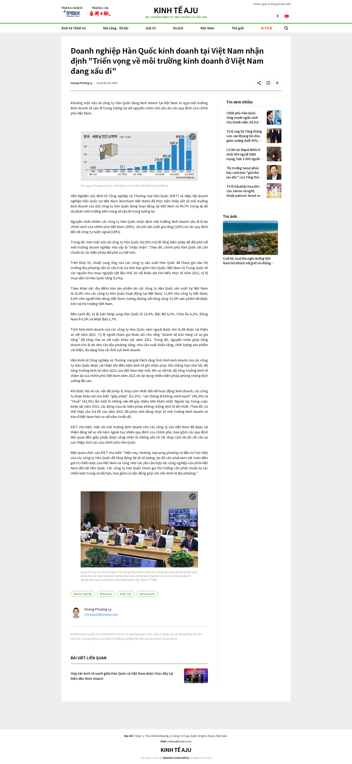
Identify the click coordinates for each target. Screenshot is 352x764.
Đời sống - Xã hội (115, 28)
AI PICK (266, 28)
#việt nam (126, 594)
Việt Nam (207, 28)
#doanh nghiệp (83, 594)
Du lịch (178, 28)
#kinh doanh (147, 594)
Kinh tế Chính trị (73, 28)
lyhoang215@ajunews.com (101, 614)
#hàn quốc (106, 594)
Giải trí (151, 28)
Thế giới (238, 28)
